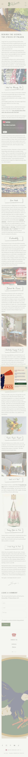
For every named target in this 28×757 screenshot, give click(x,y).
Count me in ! (20, 383)
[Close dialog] (26, 368)
